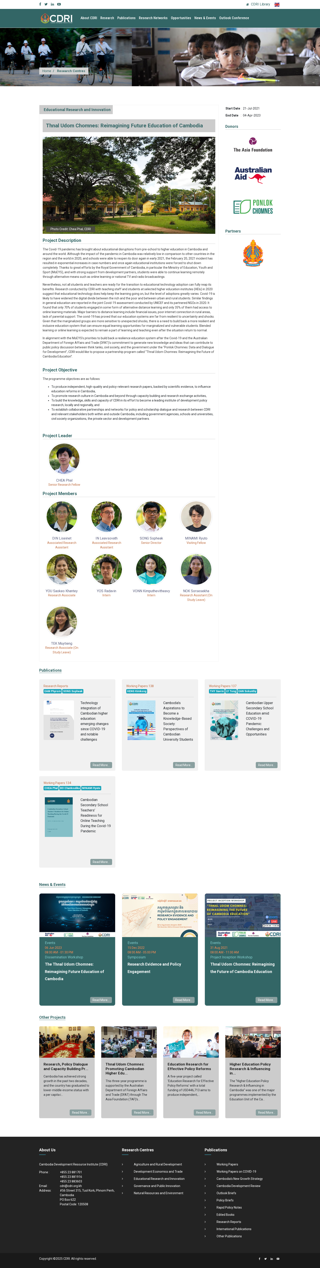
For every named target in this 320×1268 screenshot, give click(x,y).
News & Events (205, 18)
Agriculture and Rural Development (158, 1164)
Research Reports (229, 1222)
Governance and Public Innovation (157, 1186)
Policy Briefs (225, 1200)
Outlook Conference (234, 18)
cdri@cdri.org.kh (71, 1186)
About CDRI (89, 18)
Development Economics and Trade (158, 1171)
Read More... (101, 765)
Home (46, 71)
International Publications (234, 1229)
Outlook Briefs (226, 1193)
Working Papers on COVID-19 (236, 1171)
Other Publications (229, 1236)
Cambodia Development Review (239, 1186)
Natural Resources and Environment (158, 1193)
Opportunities (181, 18)
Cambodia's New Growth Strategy (240, 1178)
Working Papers (227, 1164)
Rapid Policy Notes (229, 1207)
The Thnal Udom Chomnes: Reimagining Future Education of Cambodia (74, 971)
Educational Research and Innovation (77, 109)
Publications (126, 18)
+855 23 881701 (71, 1172)
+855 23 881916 (71, 1177)
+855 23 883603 (71, 1181)
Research (107, 18)
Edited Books (225, 1214)
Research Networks (153, 18)
